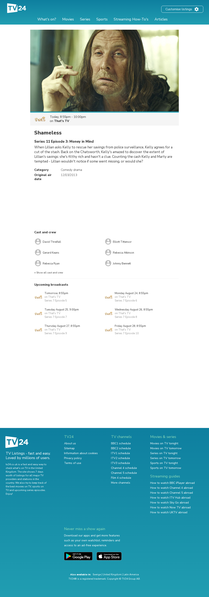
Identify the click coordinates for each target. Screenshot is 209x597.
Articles (161, 19)
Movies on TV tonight (164, 443)
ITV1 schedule (120, 453)
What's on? (46, 19)
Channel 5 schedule (124, 473)
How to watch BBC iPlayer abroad (172, 483)
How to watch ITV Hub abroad (170, 498)
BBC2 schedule (121, 448)
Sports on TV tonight (164, 463)
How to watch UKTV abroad (168, 512)
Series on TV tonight (163, 453)
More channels (120, 483)
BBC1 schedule (121, 443)
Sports (102, 19)
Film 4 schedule (121, 478)
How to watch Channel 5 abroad (171, 493)
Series (85, 19)
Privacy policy (73, 458)
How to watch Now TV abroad (170, 507)
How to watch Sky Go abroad (169, 502)
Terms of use (72, 463)
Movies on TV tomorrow (166, 448)
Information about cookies (81, 453)
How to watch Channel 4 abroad (171, 488)
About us (70, 443)
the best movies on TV (18, 486)
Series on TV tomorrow (165, 458)
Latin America (131, 574)
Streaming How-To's (131, 19)
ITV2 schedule (120, 458)
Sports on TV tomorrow (165, 468)
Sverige (97, 574)
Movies (68, 19)
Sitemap (69, 448)
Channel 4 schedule (124, 468)
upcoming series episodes (29, 490)
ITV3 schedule (120, 463)
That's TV (61, 121)
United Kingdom (112, 574)
